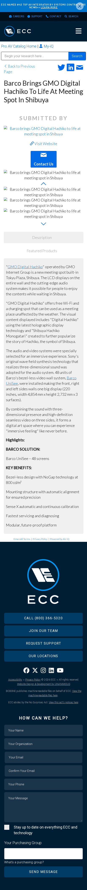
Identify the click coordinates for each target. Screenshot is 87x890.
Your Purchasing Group (23, 843)
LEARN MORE (49, 7)
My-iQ (48, 46)
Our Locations (43, 656)
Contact (55, 16)
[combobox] (43, 853)
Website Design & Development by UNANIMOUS (43, 684)
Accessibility (15, 679)
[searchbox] (6, 851)
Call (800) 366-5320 (43, 618)
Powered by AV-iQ (59, 539)
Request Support (43, 643)
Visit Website (45, 143)
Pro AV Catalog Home (19, 46)
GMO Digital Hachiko (25, 266)
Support (36, 16)
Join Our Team (43, 631)
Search (73, 16)
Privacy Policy (40, 539)
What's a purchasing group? (24, 862)
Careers (18, 16)
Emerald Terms (22, 539)
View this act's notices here (63, 702)
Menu (78, 31)
